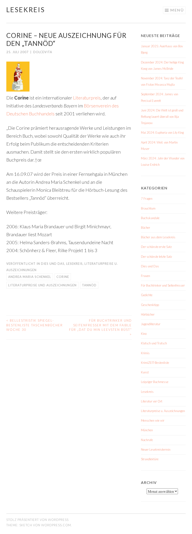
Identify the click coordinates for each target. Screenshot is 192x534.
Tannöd (89, 285)
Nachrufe (147, 440)
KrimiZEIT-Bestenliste (155, 363)
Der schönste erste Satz (156, 247)
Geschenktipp (150, 305)
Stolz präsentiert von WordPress (37, 520)
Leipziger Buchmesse (154, 382)
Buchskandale (150, 218)
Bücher (145, 227)
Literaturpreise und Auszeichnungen (42, 285)
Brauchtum (148, 208)
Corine (62, 277)
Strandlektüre (150, 459)
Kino (144, 333)
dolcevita (42, 52)
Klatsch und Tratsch (154, 343)
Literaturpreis (87, 97)
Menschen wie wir (152, 420)
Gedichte (146, 295)
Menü (177, 10)
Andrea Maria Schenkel (29, 277)
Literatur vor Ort (151, 401)
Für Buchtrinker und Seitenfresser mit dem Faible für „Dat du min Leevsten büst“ (100, 327)
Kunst (145, 372)
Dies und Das (52, 263)
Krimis (145, 353)
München (147, 430)
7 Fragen (146, 198)
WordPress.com (56, 525)
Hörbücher (148, 314)
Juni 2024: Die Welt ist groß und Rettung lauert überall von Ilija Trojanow (162, 116)
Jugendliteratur (150, 324)
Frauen (145, 276)
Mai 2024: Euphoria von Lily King (162, 132)
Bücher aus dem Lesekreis (158, 237)
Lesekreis (25, 10)
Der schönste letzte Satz (156, 256)
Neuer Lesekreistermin (155, 449)
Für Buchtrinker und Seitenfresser (163, 285)
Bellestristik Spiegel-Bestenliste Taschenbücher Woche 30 (34, 325)
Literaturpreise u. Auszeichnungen (163, 411)
